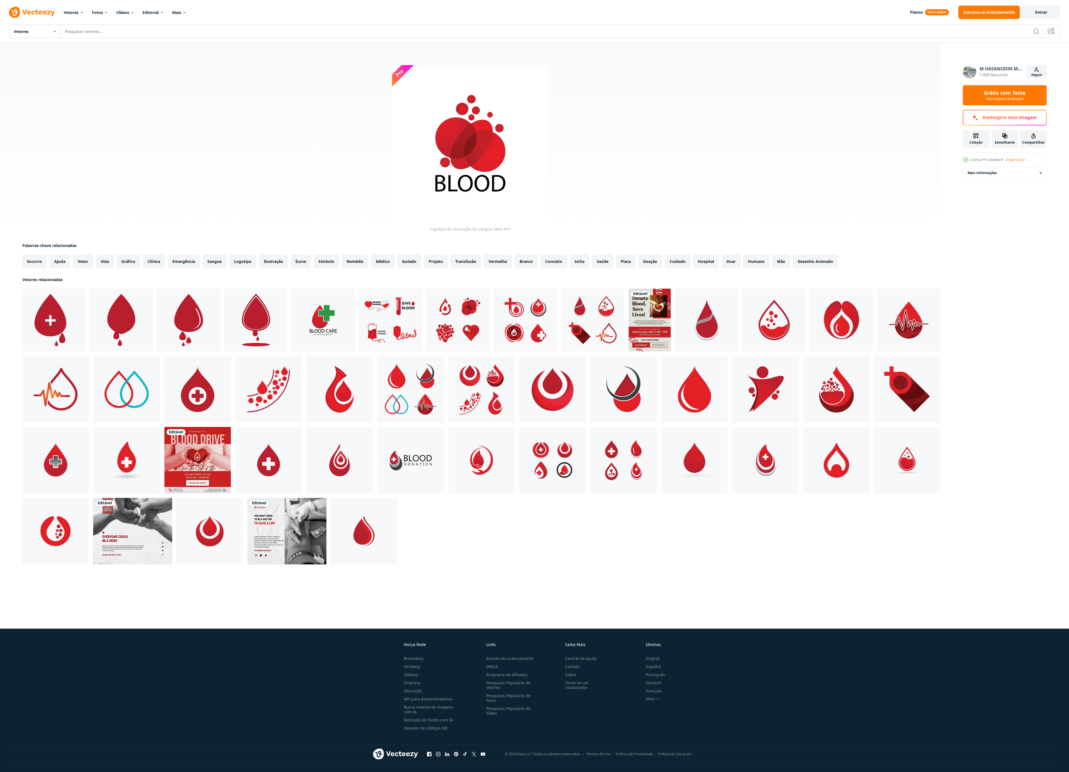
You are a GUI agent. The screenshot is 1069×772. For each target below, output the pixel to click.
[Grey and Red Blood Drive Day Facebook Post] (286, 531)
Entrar (1041, 12)
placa (626, 261)
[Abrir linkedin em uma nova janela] (447, 754)
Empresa (412, 682)
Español (653, 666)
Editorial (151, 12)
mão (781, 261)
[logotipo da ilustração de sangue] (390, 320)
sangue (214, 261)
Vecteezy (412, 666)
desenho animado (815, 261)
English (653, 658)
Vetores (71, 12)
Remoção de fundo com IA (428, 720)
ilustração (273, 261)
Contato (572, 666)
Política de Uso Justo (675, 753)
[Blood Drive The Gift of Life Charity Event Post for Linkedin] (197, 460)
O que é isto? (1015, 159)
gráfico (128, 261)
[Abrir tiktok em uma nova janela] (465, 754)
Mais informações (982, 172)
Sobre (570, 674)
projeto (436, 261)
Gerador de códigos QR (425, 728)
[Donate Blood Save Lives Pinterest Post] (650, 320)
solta (579, 261)
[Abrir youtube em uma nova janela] (483, 754)
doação (650, 261)
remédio (355, 261)
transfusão (465, 261)
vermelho (498, 261)
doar (731, 261)
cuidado (678, 261)
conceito (553, 261)
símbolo (326, 261)
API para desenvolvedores (428, 699)
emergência (183, 261)
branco (526, 261)
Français (654, 690)
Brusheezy (413, 658)
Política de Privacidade (634, 753)
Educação (413, 690)
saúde (602, 261)
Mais (176, 12)
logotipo (243, 261)
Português (655, 674)
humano (756, 261)
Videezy (411, 674)
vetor (83, 261)
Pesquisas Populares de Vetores (508, 685)
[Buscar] (1036, 31)
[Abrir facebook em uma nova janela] (429, 754)
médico (383, 261)
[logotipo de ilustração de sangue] (323, 320)
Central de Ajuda (581, 658)
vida (105, 261)
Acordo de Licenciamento (510, 658)
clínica (154, 261)
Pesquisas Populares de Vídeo (508, 711)
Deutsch (653, 682)
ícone (300, 261)
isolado (409, 261)
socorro (34, 261)
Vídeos (122, 12)
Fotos (97, 12)
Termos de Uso (598, 753)
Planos (916, 12)
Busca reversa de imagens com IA (428, 709)
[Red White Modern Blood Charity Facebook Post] (132, 531)
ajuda (59, 261)
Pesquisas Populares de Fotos (508, 698)
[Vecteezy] (32, 12)
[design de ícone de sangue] (53, 320)
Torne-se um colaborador (577, 685)
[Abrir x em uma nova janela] (474, 754)
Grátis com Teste (1005, 95)
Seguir (1036, 74)
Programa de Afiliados (507, 674)
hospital (706, 261)
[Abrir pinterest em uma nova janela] (456, 754)
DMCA (492, 666)
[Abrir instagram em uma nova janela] (438, 754)
